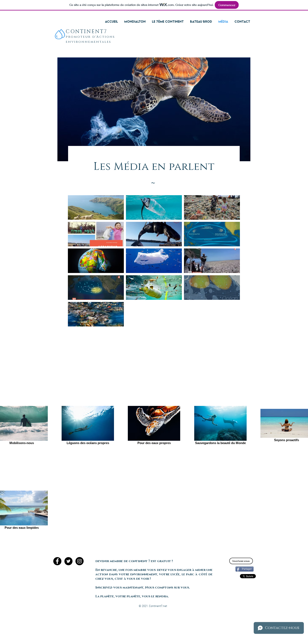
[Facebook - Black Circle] (57, 561)
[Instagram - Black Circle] (79, 561)
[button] (134, 561)
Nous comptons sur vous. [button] (168, 587)
